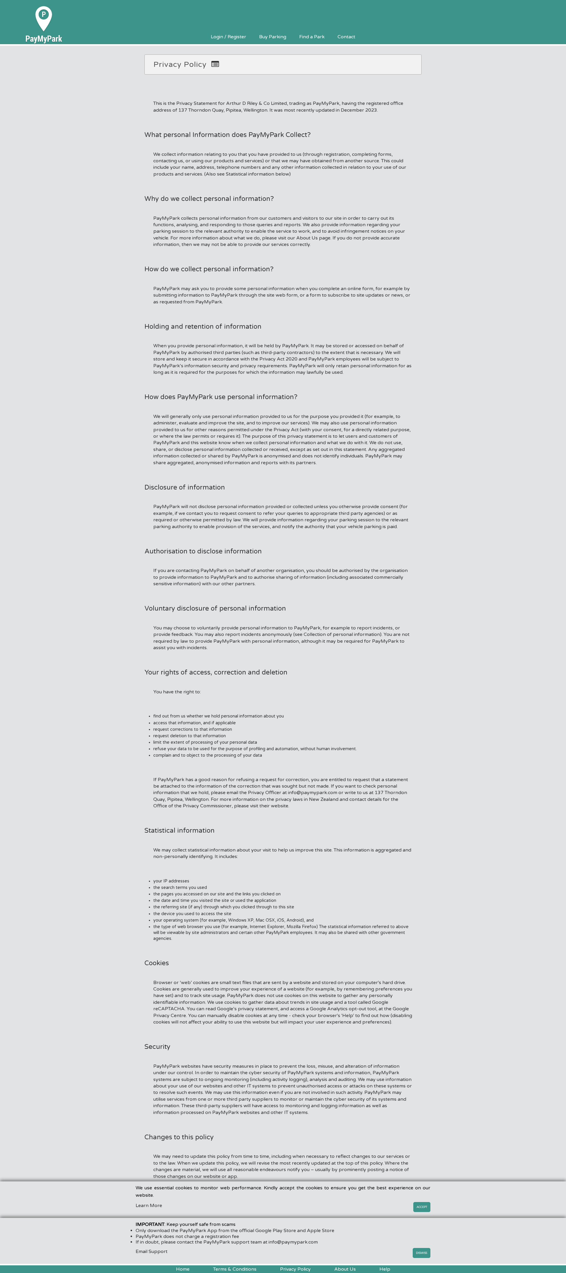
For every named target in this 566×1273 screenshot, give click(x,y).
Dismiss (421, 1253)
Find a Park (312, 37)
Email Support (151, 1251)
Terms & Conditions (234, 1269)
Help (384, 1269)
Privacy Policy (295, 1269)
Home (183, 1269)
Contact (346, 37)
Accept (422, 1207)
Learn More (149, 1205)
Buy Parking (272, 37)
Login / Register (228, 37)
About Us (345, 1269)
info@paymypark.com (293, 1242)
